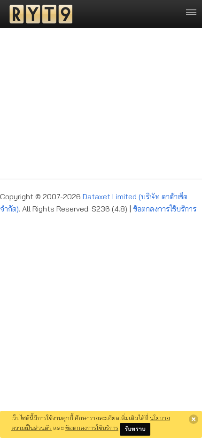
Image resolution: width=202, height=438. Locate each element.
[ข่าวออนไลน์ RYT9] (38, 14)
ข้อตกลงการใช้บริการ (164, 208)
